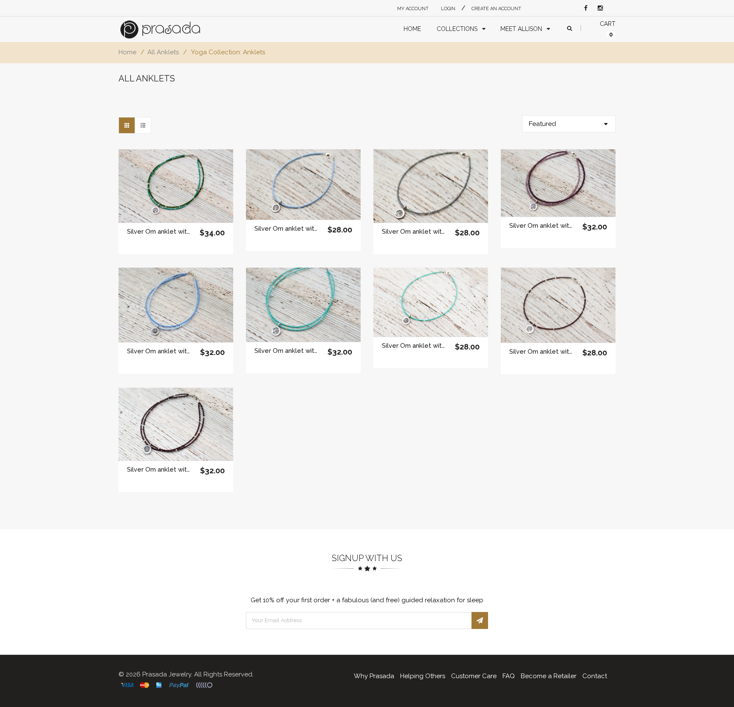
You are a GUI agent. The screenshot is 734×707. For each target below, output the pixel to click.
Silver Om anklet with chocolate (541, 351)
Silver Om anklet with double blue (158, 351)
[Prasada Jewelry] (168, 29)
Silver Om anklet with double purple (541, 225)
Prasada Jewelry (166, 674)
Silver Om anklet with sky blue (286, 228)
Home (127, 52)
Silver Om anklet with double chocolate (158, 469)
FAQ (509, 676)
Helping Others (422, 676)
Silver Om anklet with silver (413, 231)
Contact (594, 676)
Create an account (496, 8)
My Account (413, 8)
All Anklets (163, 52)
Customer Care (474, 676)
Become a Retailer (548, 676)
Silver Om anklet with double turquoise (286, 351)
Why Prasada (374, 676)
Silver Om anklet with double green (158, 231)
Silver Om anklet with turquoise (413, 345)
